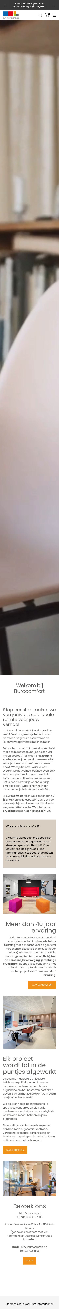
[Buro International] (11, 15)
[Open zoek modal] (40, 15)
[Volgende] (54, 5)
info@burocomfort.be (34, 1247)
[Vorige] (5, 5)
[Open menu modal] (54, 15)
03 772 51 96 (32, 1251)
